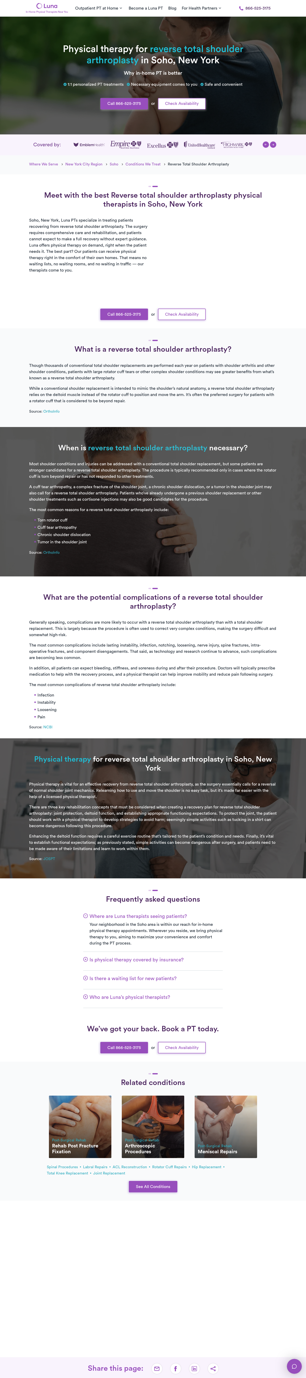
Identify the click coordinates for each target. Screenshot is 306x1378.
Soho (114, 164)
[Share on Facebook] (175, 1368)
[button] (266, 145)
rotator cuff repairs (170, 1167)
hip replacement (207, 1167)
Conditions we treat (143, 164)
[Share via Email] (157, 1368)
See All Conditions (153, 1187)
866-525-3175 (258, 8)
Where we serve (43, 164)
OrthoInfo (51, 411)
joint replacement (109, 1173)
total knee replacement (68, 1173)
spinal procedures (63, 1167)
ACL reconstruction (130, 1167)
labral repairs (95, 1167)
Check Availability (182, 104)
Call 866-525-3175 (124, 104)
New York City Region (83, 164)
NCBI (47, 727)
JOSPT (49, 859)
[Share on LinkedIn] (194, 1368)
